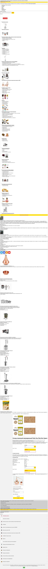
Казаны (3, 40)
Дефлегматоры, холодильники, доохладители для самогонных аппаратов (13, 64)
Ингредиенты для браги (5, 112)
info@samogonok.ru (3, 502)
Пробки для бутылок (5, 173)
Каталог (1, 513)
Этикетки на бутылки (5, 176)
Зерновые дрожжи (5, 103)
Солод (3, 150)
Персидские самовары (5, 49)
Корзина (1, 512)
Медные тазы (4, 91)
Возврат (3, 8)
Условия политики (34, 565)
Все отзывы (2, 250)
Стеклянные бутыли (5, 172)
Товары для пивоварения (16, 413)
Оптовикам (3, 10)
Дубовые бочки (4, 139)
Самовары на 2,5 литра (5, 51)
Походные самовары (5, 50)
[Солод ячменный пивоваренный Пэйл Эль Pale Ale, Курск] (18, 436)
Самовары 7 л (4, 53)
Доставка (3, 5)
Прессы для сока (4, 115)
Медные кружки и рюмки (6, 92)
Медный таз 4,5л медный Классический (6, 278)
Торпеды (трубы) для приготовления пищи (8, 39)
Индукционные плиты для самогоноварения (8, 117)
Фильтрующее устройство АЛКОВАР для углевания (8, 337)
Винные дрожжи (4, 102)
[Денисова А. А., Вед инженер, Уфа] (1, 219)
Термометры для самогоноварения (7, 116)
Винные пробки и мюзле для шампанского (8, 162)
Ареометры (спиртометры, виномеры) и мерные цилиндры (11, 113)
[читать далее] (42, 221)
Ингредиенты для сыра (5, 194)
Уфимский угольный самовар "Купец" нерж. (6, 292)
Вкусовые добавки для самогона (7, 126)
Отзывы (3, 6)
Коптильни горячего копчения (6, 37)
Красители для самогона (6, 129)
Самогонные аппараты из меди (7, 89)
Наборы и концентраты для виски (7, 114)
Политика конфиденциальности (5, 506)
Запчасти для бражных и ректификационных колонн (10, 65)
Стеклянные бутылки (5, 171)
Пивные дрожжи (4, 104)
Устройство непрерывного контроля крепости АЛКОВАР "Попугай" (10, 383)
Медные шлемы (4, 90)
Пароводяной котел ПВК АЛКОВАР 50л (6, 321)
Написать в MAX (7, 1)
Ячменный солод (25, 413)
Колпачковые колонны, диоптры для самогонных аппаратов (11, 63)
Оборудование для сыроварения (7, 195)
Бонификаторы (4, 128)
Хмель (3, 149)
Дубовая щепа (4, 127)
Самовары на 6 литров (5, 52)
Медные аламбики (5, 88)
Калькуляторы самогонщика (4, 511)
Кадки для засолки (5, 140)
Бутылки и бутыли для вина (6, 161)
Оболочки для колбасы (5, 205)
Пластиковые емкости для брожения (8, 170)
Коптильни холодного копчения (7, 38)
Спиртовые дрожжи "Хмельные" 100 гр (6, 411)
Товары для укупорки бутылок (7, 174)
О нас (2, 7)
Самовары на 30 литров (6, 54)
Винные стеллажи (5, 175)
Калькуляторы (4, 9)
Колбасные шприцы (5, 204)
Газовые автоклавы (5, 185)
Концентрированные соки (6, 130)
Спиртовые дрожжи (5, 101)
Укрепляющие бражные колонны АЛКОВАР (8, 62)
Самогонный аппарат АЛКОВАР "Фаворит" (6, 350)
